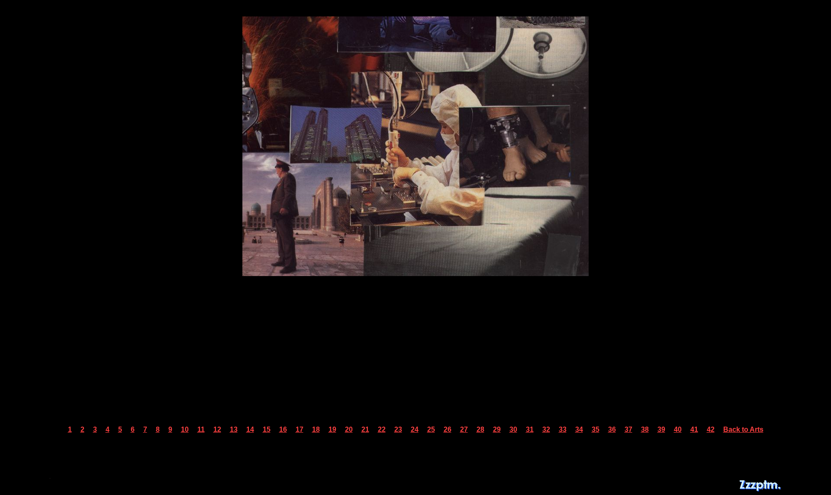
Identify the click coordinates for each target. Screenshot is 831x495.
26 (447, 429)
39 (661, 429)
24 (415, 429)
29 (497, 429)
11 (201, 429)
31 (530, 429)
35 (595, 429)
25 (431, 429)
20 (349, 429)
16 (283, 429)
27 (464, 429)
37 (628, 429)
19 (332, 429)
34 (579, 429)
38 (645, 429)
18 (316, 429)
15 (267, 429)
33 (563, 429)
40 (678, 429)
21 (365, 429)
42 (711, 429)
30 (513, 429)
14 (250, 429)
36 (612, 429)
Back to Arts (743, 429)
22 (382, 429)
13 (234, 429)
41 (694, 429)
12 (217, 429)
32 (546, 429)
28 (480, 429)
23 (398, 429)
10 (185, 429)
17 (299, 429)
